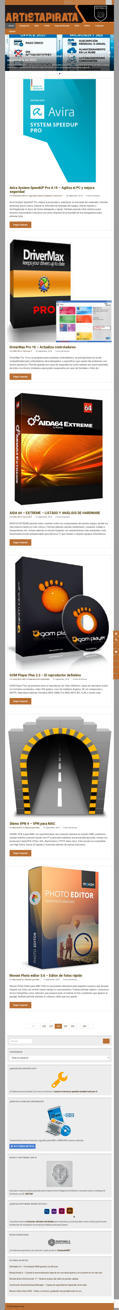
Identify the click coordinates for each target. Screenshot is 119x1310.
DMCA (87, 26)
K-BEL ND (16, 351)
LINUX (47, 26)
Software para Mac (32, 828)
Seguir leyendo (20, 225)
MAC (36, 26)
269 (84, 1026)
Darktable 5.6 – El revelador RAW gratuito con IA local (33, 1266)
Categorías (24, 26)
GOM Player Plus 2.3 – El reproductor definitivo (45, 675)
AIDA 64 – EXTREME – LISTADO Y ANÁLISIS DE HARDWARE (55, 513)
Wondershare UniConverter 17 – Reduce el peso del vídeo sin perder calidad (43, 1279)
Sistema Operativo (45, 196)
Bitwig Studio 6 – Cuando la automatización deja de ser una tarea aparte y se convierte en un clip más (55, 1273)
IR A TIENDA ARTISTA (24, 1146)
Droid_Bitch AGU (19, 196)
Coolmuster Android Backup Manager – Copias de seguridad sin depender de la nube (48, 1285)
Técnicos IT (58, 196)
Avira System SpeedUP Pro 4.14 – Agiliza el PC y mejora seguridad (52, 190)
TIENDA (12, 31)
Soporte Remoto (62, 26)
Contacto (99, 26)
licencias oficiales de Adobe (40, 1221)
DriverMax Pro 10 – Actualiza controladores (43, 347)
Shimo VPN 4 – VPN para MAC (32, 824)
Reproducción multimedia (39, 679)
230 (72, 1026)
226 (44, 1026)
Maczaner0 (17, 828)
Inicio (11, 26)
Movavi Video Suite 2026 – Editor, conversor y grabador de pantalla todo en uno (45, 1291)
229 (65, 1026)
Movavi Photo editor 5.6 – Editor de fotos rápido (46, 976)
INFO (76, 26)
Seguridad (33, 196)
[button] (10, 53)
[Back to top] (112, 1292)
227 (51, 1026)
